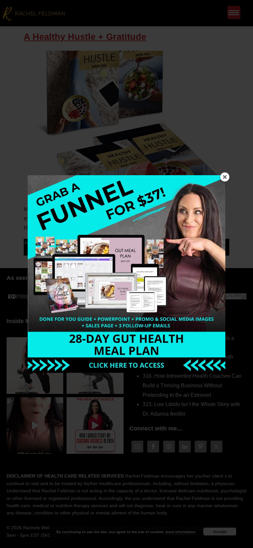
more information (180, 531)
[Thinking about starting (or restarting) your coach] (95, 425)
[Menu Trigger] (233, 12)
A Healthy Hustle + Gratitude (85, 37)
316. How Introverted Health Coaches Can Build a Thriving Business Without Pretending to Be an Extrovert (192, 385)
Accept (220, 531)
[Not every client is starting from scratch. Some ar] (35, 425)
